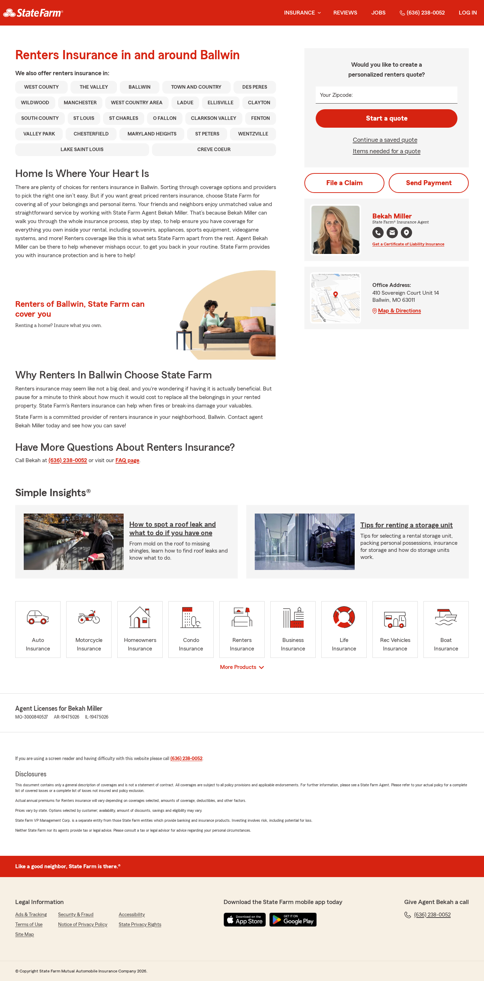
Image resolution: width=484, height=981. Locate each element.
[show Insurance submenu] (318, 13)
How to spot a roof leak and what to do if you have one (172, 529)
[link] (33, 13)
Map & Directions (399, 311)
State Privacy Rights (140, 924)
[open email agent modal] (392, 233)
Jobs (378, 13)
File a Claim (344, 183)
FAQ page (127, 460)
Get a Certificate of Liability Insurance (408, 244)
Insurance (299, 13)
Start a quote (386, 118)
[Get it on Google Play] (293, 920)
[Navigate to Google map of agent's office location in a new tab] (406, 232)
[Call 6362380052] (378, 232)
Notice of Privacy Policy (82, 924)
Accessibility (132, 914)
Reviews (345, 13)
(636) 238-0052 (426, 13)
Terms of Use (29, 924)
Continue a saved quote (385, 140)
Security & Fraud (76, 914)
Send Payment (429, 183)
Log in (468, 13)
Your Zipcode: (336, 95)
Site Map (24, 934)
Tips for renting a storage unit (406, 525)
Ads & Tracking (31, 914)
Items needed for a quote (387, 151)
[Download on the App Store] (245, 920)
